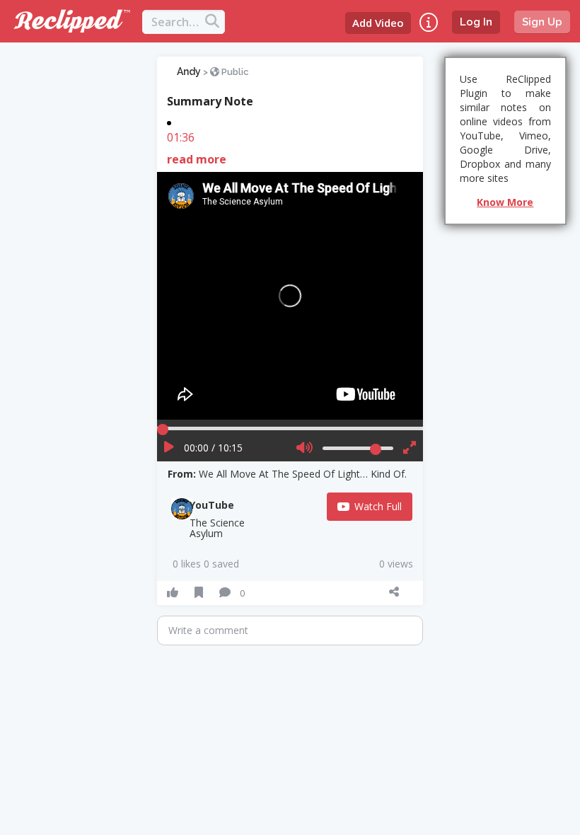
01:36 (181, 137)
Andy (189, 71)
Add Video (378, 23)
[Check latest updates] (428, 22)
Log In (476, 22)
